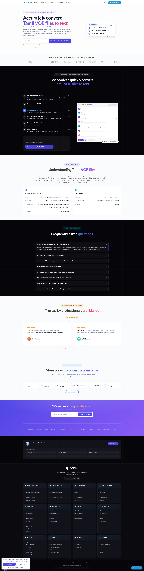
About (101, 542)
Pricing (68, 2)
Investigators (28, 528)
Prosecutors (28, 516)
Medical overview (54, 510)
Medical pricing (53, 521)
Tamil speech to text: (47, 31)
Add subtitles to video (55, 495)
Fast (66, 474)
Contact (101, 549)
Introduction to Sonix (30, 549)
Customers (77, 544)
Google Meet (103, 516)
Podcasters (102, 495)
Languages (28, 542)
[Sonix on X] (70, 478)
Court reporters (29, 526)
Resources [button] (52, 2)
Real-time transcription (30, 500)
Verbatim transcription (30, 497)
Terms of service (76, 567)
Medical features (54, 513)
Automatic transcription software (33, 492)
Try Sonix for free (114, 2)
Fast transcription (29, 495)
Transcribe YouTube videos (56, 497)
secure (76, 474)
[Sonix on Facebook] (66, 478)
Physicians (52, 516)
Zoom (101, 510)
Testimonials (78, 547)
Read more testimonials (71, 349)
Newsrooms (77, 495)
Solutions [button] (43, 2)
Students (102, 500)
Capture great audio (54, 552)
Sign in (105, 2)
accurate (70, 474)
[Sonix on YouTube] (78, 478)
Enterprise (77, 490)
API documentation (79, 513)
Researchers (102, 492)
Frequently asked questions (56, 544)
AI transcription (78, 472)
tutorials (44, 445)
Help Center (38, 445)
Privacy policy (67, 567)
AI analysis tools (53, 490)
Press (101, 547)
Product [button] (36, 2)
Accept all (9, 564)
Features (27, 490)
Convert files (61, 2)
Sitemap (61, 567)
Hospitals (52, 518)
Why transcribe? (53, 549)
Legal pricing (28, 531)
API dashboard (78, 516)
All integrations (103, 521)
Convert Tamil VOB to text (59, 41)
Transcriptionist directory (31, 554)
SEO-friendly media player (56, 492)
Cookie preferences (86, 567)
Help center (52, 542)
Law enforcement (29, 513)
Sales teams (77, 500)
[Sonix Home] (27, 2)
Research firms (78, 497)
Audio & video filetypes (30, 544)
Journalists (102, 490)
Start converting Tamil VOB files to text (38, 146)
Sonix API (77, 510)
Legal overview (29, 510)
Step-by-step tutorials (55, 547)
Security (101, 552)
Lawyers (27, 523)
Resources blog (29, 552)
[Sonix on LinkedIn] (74, 478)
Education (77, 492)
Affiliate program (78, 518)
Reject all (22, 564)
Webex (101, 518)
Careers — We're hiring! (105, 544)
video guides (51, 445)
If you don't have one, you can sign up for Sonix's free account (42, 97)
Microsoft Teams (103, 513)
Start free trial (85, 414)
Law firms (28, 521)
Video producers (103, 497)
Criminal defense (29, 518)
